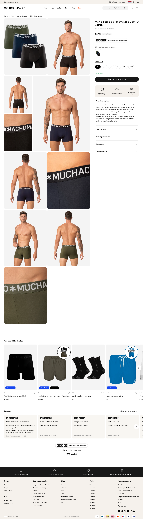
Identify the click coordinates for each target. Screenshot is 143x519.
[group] (20, 426)
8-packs (92, 491)
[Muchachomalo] (14, 8)
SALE (62, 502)
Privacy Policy (37, 505)
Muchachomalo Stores (125, 491)
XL (118, 67)
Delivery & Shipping (39, 488)
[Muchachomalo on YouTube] (128, 511)
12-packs (92, 485)
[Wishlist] (132, 8)
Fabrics (120, 499)
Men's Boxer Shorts (67, 497)
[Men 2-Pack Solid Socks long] (88, 367)
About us (121, 485)
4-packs (92, 502)
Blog (119, 502)
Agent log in (8, 500)
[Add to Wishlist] (137, 21)
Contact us (7, 485)
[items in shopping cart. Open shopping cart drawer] (137, 8)
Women (63, 488)
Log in (6, 488)
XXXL (131, 67)
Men (52, 8)
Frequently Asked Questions (42, 485)
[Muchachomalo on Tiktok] (131, 511)
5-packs (92, 499)
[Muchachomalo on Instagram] (125, 511)
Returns (35, 491)
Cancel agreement (39, 494)
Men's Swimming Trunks (68, 499)
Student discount (38, 497)
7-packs (92, 494)
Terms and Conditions (40, 502)
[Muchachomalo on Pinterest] (122, 511)
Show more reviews (127, 411)
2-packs (92, 508)
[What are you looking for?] (125, 8)
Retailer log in (8, 503)
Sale (79, 8)
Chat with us (8, 491)
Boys (66, 8)
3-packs (92, 505)
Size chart (36, 499)
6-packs (92, 497)
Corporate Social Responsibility (128, 497)
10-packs (92, 488)
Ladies (59, 8)
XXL (124, 67)
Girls (73, 8)
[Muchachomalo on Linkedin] (134, 511)
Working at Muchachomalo (127, 488)
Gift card (121, 494)
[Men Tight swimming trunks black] (20, 367)
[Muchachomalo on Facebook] (119, 511)
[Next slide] (138, 367)
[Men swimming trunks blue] (122, 367)
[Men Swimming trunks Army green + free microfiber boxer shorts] (54, 367)
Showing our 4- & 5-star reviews (71, 450)
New (45, 8)
